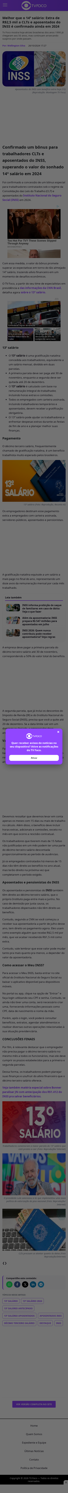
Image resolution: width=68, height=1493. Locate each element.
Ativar (34, 758)
